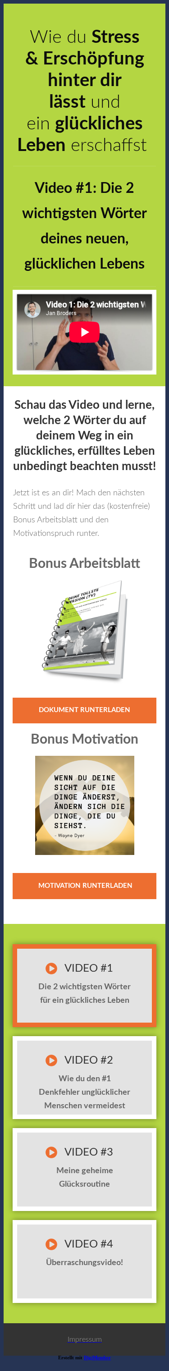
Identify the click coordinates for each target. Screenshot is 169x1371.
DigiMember (97, 1357)
